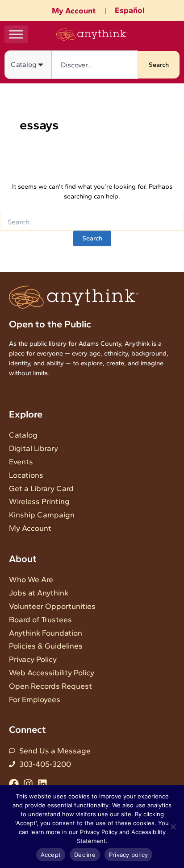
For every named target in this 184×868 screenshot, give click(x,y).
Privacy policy (128, 854)
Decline (85, 854)
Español (130, 10)
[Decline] (172, 826)
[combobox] (94, 64)
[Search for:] (92, 222)
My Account (74, 11)
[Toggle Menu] (16, 34)
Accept (51, 854)
